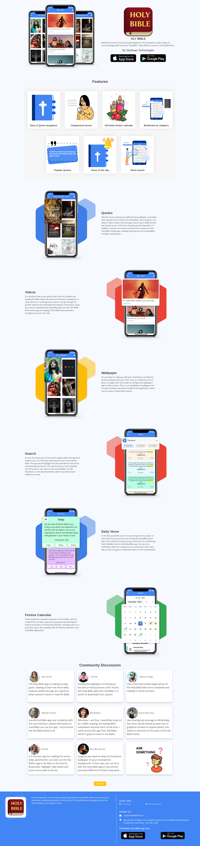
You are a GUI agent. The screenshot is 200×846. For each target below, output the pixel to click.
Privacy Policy (126, 804)
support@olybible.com (133, 815)
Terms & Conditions (154, 804)
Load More (100, 783)
